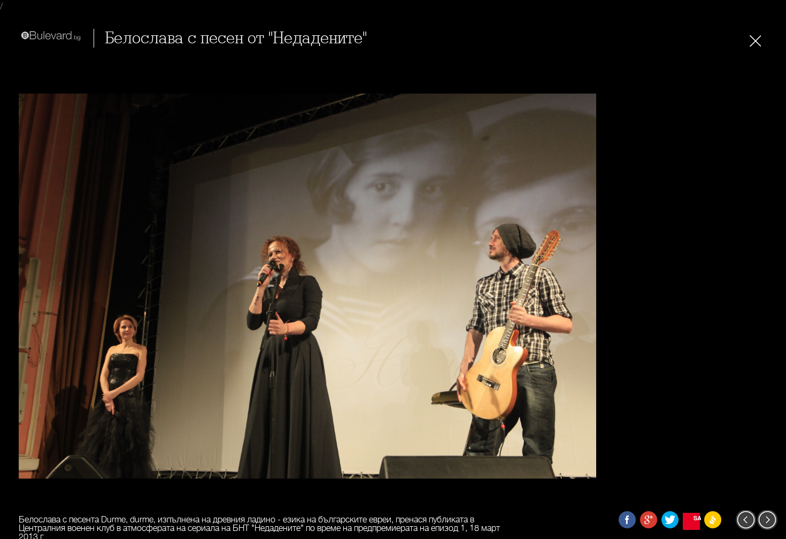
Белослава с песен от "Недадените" (236, 38)
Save (696, 518)
